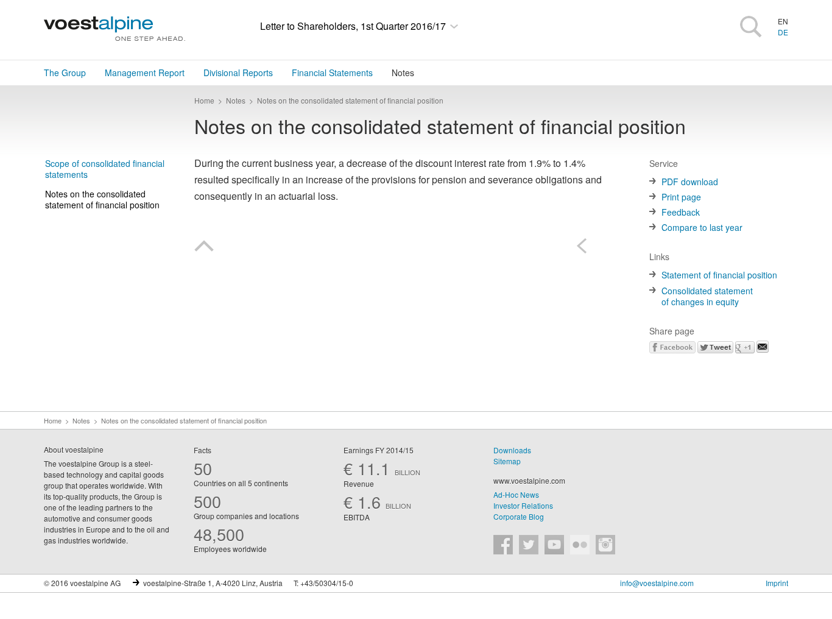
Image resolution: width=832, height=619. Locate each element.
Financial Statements (332, 72)
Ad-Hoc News (516, 494)
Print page (681, 197)
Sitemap (507, 461)
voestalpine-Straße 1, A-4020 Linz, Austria (213, 583)
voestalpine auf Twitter (528, 544)
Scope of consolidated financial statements (104, 168)
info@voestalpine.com (657, 583)
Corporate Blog (518, 516)
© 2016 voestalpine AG (82, 583)
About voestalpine (74, 449)
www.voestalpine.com (529, 480)
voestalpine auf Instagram (605, 544)
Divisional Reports (238, 72)
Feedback (680, 212)
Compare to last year (701, 227)
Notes (403, 72)
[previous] (586, 245)
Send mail (762, 347)
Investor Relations (523, 505)
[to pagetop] (204, 248)
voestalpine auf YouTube (554, 544)
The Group (65, 72)
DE (783, 32)
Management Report (145, 72)
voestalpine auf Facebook (503, 544)
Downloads (512, 450)
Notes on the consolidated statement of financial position (102, 199)
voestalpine (114, 28)
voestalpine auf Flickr (580, 544)
